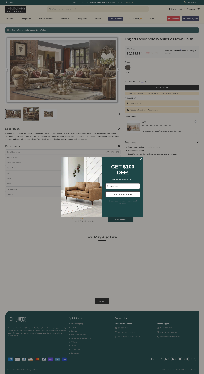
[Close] (140, 159)
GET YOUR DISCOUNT (122, 194)
